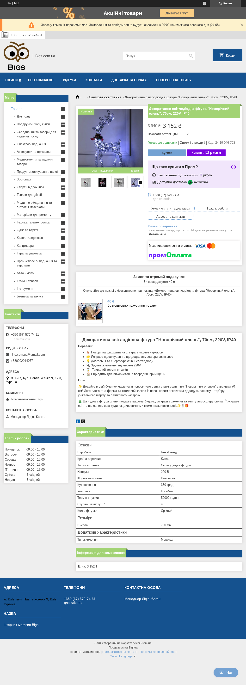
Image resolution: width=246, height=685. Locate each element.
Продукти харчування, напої (37, 171)
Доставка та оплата (129, 80)
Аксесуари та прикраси (33, 152)
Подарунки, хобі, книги (33, 124)
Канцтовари (25, 245)
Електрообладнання (31, 144)
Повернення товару (173, 80)
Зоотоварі (24, 179)
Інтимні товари (27, 281)
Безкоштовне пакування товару (132, 305)
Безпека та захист (30, 296)
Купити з (198, 152)
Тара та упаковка (29, 253)
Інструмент (25, 288)
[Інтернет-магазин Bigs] (16, 55)
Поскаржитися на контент (120, 652)
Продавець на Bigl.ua (123, 647)
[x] (83, 422)
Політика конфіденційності (158, 652)
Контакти (94, 80)
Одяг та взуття (27, 230)
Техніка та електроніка (33, 222)
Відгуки (69, 80)
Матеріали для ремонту (34, 214)
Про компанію (40, 80)
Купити (167, 153)
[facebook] (78, 422)
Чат (230, 672)
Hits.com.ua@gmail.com (28, 354)
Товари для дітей (29, 195)
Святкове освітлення (105, 97)
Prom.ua (146, 643)
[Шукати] (191, 56)
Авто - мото (25, 273)
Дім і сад (23, 116)
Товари (11, 80)
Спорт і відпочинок (30, 187)
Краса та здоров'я (30, 238)
